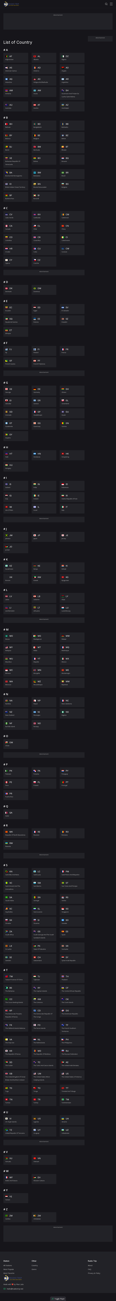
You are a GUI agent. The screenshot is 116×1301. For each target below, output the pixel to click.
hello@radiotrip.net (15, 1289)
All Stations (7, 1265)
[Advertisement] (58, 23)
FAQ (89, 1269)
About (90, 1265)
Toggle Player (59, 1299)
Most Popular (8, 1269)
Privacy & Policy (94, 1273)
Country (35, 1265)
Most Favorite (8, 1273)
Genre (34, 1269)
